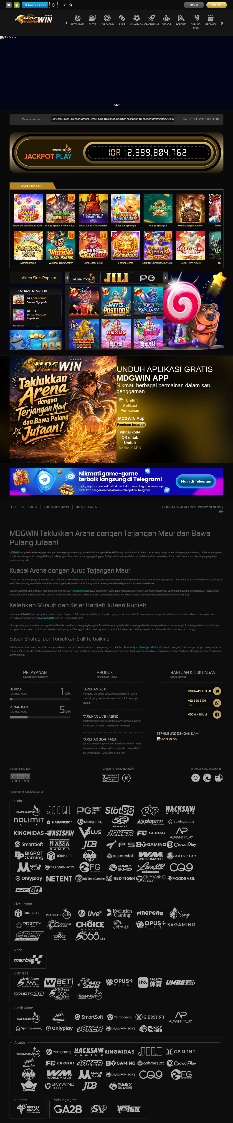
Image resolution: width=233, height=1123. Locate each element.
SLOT (13, 507)
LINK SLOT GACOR (86, 507)
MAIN (31, 208)
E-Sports (181, 24)
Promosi (210, 24)
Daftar (216, 5)
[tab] (84, 277)
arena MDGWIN (45, 618)
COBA (87, 297)
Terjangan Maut (79, 590)
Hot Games (77, 24)
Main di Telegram (37, 5)
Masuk (194, 5)
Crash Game (151, 24)
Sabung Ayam (195, 26)
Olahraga (136, 24)
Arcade (166, 24)
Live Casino (107, 24)
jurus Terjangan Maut (145, 647)
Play (64, 156)
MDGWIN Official (197, 714)
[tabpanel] (116, 73)
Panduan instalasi (131, 424)
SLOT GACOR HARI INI (56, 507)
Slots (92, 24)
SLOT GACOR (29, 507)
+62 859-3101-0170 (197, 703)
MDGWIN (14, 552)
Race (122, 24)
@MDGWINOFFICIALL (200, 691)
